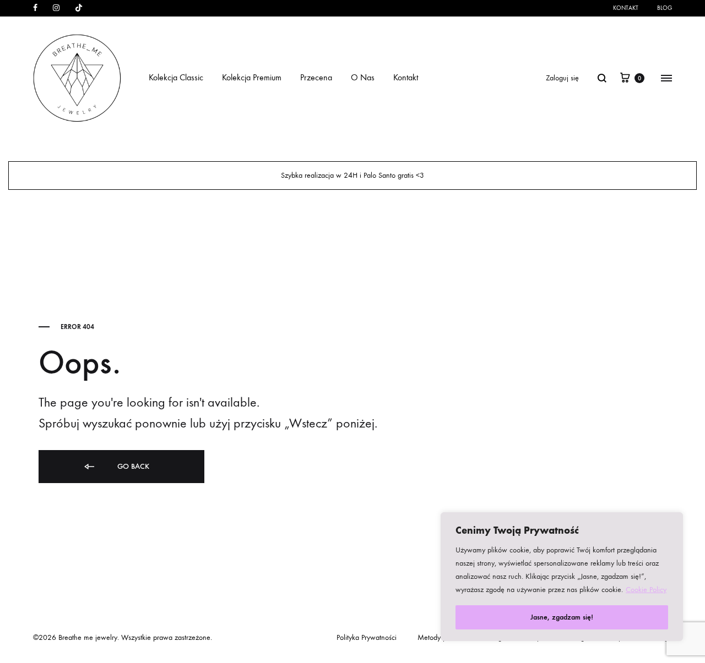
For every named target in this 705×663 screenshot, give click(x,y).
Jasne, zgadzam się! (561, 617)
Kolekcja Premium (251, 77)
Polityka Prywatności (367, 637)
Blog (664, 8)
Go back (132, 466)
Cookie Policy (646, 589)
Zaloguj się (562, 78)
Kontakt (625, 8)
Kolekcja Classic (176, 77)
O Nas (363, 77)
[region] (562, 576)
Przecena (316, 77)
